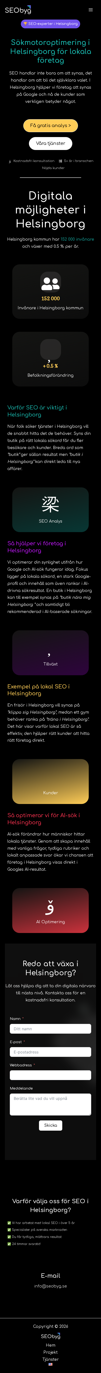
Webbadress (21, 1065)
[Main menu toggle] (90, 9)
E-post (16, 1042)
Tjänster (50, 1359)
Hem (50, 1345)
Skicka (50, 1125)
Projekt (50, 1352)
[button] (50, 24)
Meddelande (21, 1088)
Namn (15, 1019)
